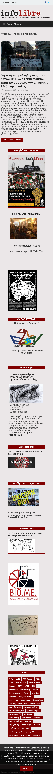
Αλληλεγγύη (28, 679)
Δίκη (11, 683)
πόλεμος (25, 728)
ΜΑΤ (20, 686)
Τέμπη (26, 693)
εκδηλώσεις (35, 704)
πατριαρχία (26, 725)
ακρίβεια (35, 693)
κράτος (28, 721)
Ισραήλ (12, 686)
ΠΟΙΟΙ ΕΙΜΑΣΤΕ (19, 214)
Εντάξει (26, 769)
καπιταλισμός (15, 714)
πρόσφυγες (14, 728)
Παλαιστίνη (25, 690)
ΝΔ (33, 686)
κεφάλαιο (38, 718)
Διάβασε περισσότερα (12, 140)
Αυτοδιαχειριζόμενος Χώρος (26, 246)
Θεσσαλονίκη (34, 683)
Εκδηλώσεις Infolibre (26, 150)
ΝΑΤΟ (27, 686)
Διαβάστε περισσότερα (21, 433)
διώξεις (12, 704)
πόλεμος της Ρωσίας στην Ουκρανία (24, 732)
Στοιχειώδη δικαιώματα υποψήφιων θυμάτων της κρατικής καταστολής (23, 377)
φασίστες (37, 735)
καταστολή (26, 718)
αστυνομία (13, 700)
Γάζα (38, 679)
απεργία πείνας (25, 697)
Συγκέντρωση (15, 693)
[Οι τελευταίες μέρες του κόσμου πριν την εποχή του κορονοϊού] (21, 552)
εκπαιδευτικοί (15, 707)
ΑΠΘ (18, 679)
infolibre (25, 90)
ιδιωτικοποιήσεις (16, 711)
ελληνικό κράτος (31, 707)
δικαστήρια (38, 700)
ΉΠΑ (11, 679)
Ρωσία (35, 690)
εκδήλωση (22, 704)
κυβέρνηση (14, 725)
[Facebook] (45, 2)
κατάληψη (28, 714)
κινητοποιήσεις (15, 721)
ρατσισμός (13, 735)
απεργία (12, 697)
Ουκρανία (13, 690)
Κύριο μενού (14, 24)
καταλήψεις (14, 718)
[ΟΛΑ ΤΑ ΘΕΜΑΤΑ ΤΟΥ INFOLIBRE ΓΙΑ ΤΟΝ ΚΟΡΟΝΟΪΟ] (21, 467)
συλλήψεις (25, 735)
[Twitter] (48, 2)
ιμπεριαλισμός (33, 711)
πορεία (37, 725)
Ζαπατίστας (21, 683)
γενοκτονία (25, 700)
